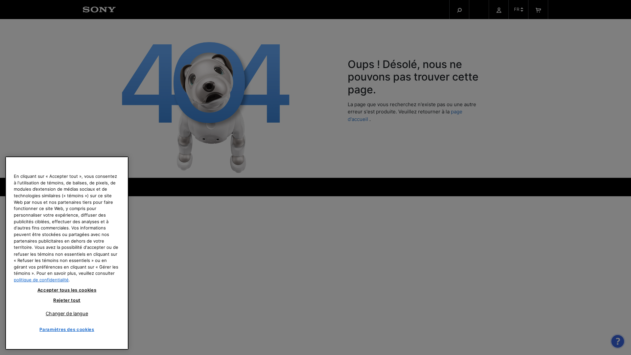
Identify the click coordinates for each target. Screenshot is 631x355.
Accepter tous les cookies (66, 290)
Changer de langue (67, 313)
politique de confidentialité (41, 279)
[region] (67, 253)
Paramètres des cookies (66, 329)
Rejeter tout (67, 300)
